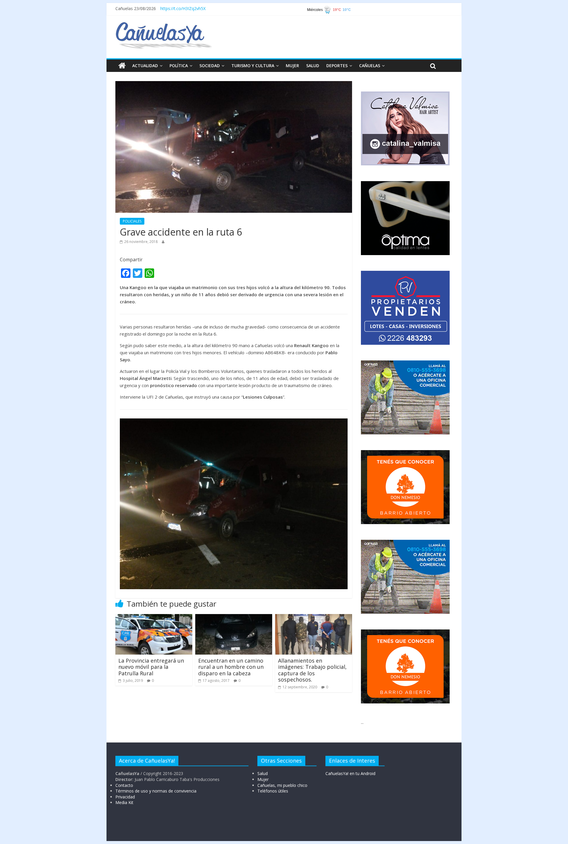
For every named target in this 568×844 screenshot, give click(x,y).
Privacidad (125, 797)
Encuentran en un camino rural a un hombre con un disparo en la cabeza (231, 667)
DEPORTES (337, 65)
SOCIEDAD (209, 65)
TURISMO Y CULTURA (252, 65)
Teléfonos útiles (272, 791)
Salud (262, 773)
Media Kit (124, 802)
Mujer (263, 779)
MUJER (292, 65)
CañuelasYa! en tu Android (350, 773)
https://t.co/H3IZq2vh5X (183, 8)
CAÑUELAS (369, 65)
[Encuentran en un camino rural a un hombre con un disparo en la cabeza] (233, 617)
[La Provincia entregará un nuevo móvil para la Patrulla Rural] (153, 617)
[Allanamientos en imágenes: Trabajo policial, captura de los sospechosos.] (313, 617)
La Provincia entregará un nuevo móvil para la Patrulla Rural (151, 667)
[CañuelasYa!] (163, 25)
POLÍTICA (179, 65)
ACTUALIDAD (145, 65)
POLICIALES (132, 221)
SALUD (312, 65)
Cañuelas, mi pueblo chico (282, 785)
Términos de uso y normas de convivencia (155, 791)
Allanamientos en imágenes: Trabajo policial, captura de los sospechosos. (312, 670)
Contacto (124, 785)
